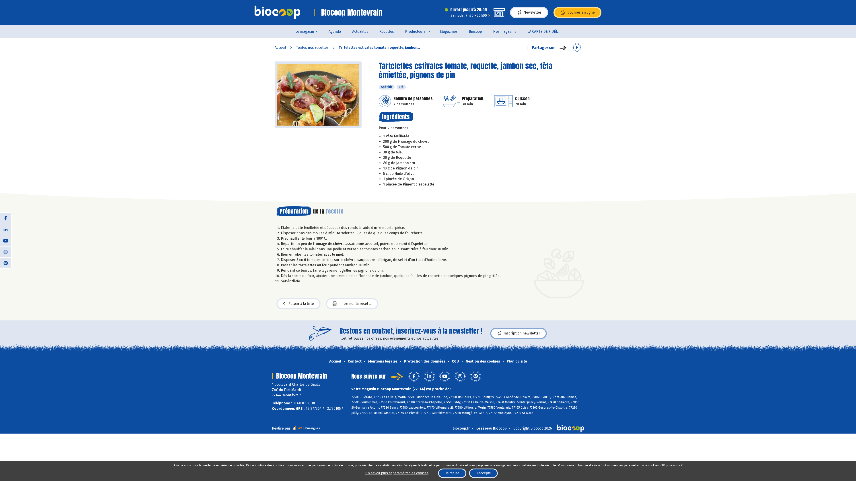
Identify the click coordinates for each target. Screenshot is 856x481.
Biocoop (475, 31)
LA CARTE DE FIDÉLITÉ (545, 31)
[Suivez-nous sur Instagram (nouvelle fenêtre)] (5, 251)
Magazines (449, 31)
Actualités (360, 31)
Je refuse (452, 473)
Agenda (335, 31)
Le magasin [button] (304, 31)
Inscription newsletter (522, 333)
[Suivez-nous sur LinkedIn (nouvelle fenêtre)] (5, 229)
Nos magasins (504, 31)
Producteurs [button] (415, 31)
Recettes (386, 31)
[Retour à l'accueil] (277, 12)
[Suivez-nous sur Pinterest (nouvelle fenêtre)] (5, 262)
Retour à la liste (301, 304)
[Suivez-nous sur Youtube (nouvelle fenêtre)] (5, 240)
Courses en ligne (581, 12)
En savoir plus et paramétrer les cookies (396, 473)
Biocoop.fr (461, 428)
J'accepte (483, 473)
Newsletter (532, 12)
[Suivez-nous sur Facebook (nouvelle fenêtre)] (5, 218)
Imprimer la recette (355, 304)
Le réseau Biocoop (491, 428)
